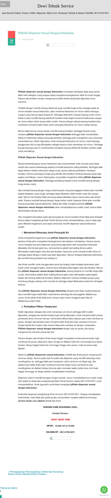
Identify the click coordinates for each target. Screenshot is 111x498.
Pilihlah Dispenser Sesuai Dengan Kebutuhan (46, 33)
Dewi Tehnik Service (55, 5)
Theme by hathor (8, 488)
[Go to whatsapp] (104, 489)
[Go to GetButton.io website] (104, 495)
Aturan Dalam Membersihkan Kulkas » (27, 474)
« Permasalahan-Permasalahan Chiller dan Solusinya (35, 471)
